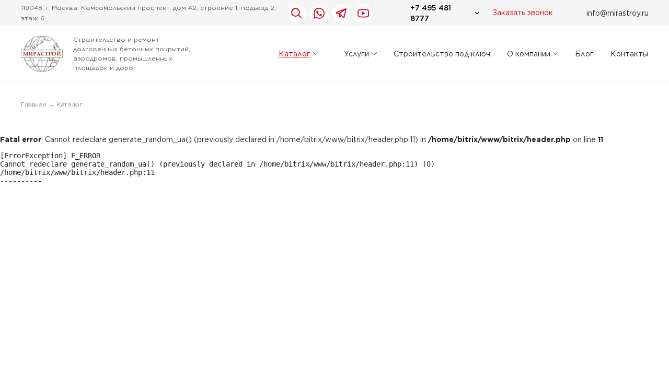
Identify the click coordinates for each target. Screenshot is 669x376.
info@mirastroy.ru (617, 13)
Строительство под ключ (442, 54)
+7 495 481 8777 (430, 13)
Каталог (294, 54)
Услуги (356, 54)
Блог (584, 54)
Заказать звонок (522, 13)
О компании (528, 54)
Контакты (629, 54)
